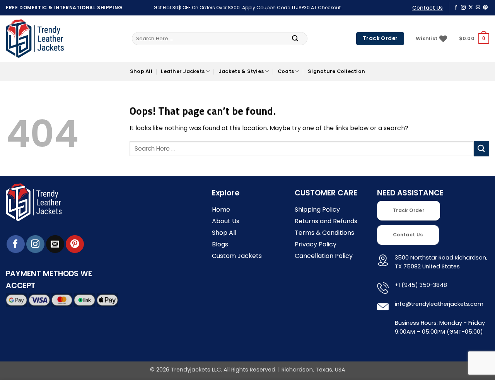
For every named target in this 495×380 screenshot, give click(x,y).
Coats (286, 71)
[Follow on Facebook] (456, 7)
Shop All (141, 71)
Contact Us (427, 8)
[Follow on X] (470, 7)
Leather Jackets (183, 71)
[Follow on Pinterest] (485, 7)
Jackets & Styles (241, 71)
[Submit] (295, 38)
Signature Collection (336, 71)
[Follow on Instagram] (463, 7)
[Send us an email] (478, 7)
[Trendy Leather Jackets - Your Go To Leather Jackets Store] (35, 38)
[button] (474, 38)
